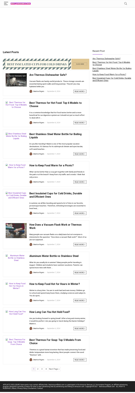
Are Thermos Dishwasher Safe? (48, 74)
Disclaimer (32, 388)
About (14, 388)
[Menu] (6, 3)
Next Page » (54, 369)
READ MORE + (80, 91)
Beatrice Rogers (38, 91)
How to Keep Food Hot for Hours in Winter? (54, 284)
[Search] (125, 3)
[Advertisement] (67, 27)
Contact (40, 388)
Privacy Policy (22, 388)
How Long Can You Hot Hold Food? (49, 312)
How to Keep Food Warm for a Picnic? (51, 165)
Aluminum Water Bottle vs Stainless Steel (54, 256)
